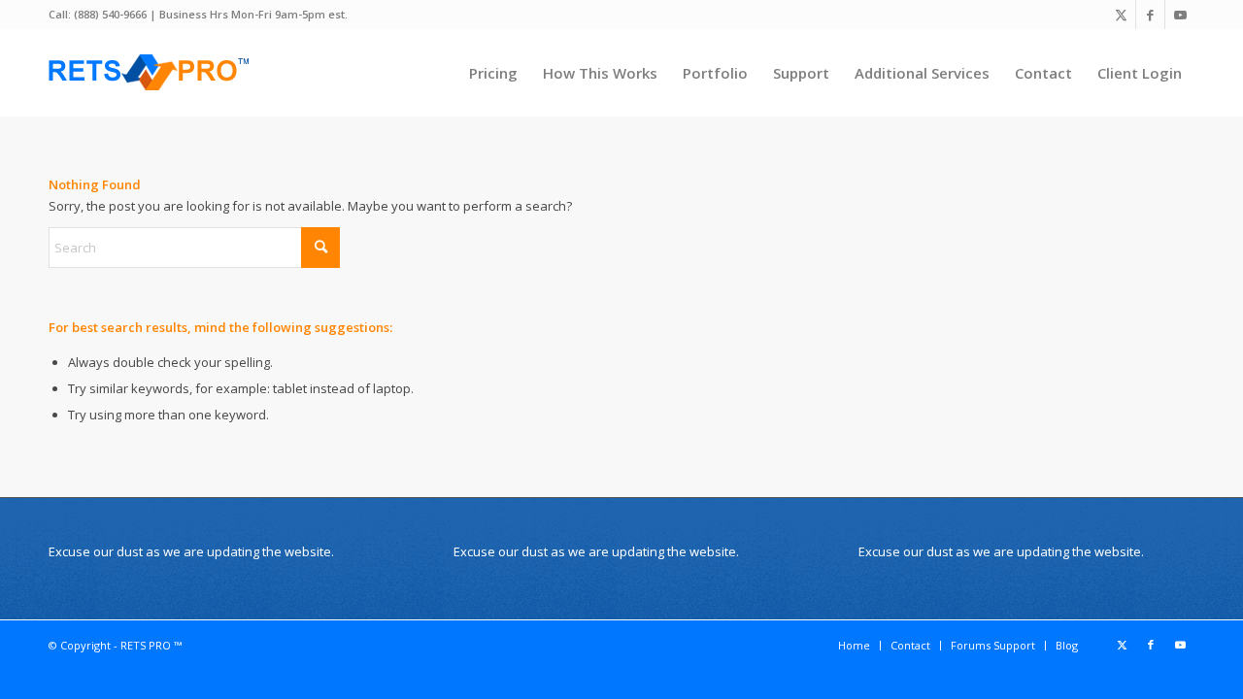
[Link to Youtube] (1179, 14)
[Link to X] (1121, 14)
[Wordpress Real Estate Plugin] (150, 72)
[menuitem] (493, 72)
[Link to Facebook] (1150, 14)
